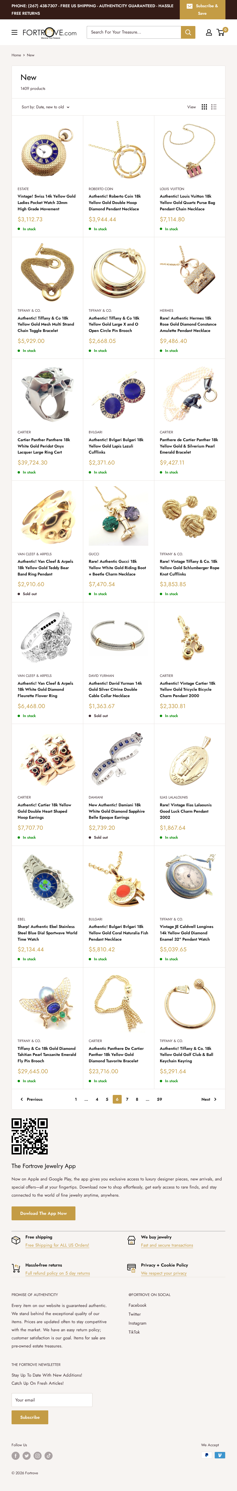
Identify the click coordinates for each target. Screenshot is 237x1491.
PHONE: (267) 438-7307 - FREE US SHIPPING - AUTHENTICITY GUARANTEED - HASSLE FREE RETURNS (92, 9)
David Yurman (101, 675)
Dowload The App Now (43, 1213)
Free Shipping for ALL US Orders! (57, 1245)
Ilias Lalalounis (174, 797)
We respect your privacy (164, 1273)
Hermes (166, 310)
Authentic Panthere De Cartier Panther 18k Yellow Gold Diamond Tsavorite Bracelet (116, 1055)
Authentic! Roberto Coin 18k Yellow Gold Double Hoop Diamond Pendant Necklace (115, 202)
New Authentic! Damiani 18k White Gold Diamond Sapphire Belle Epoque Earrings (117, 811)
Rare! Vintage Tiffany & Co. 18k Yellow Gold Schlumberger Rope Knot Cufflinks (189, 567)
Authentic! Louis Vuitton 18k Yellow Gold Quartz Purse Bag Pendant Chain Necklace (187, 202)
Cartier (24, 432)
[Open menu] (14, 32)
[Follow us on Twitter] (27, 1456)
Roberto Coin (101, 189)
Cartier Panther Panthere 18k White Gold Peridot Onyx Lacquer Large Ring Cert (44, 446)
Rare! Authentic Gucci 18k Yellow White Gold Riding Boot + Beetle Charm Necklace (117, 567)
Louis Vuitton (172, 189)
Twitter (135, 1314)
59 (159, 1099)
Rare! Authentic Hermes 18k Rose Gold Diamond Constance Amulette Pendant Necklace (188, 324)
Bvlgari (95, 432)
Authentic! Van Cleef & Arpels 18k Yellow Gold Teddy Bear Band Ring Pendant (45, 567)
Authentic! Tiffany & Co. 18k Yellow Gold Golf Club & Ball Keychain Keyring (186, 1055)
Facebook (138, 1305)
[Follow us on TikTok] (49, 1456)
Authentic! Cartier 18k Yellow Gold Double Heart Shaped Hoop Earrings (44, 811)
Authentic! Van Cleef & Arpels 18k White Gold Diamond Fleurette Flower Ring (45, 689)
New (30, 55)
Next (205, 1099)
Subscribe (30, 1417)
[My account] (209, 32)
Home (16, 55)
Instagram (138, 1323)
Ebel (21, 919)
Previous (34, 1099)
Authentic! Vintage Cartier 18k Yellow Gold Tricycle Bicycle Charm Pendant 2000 (187, 689)
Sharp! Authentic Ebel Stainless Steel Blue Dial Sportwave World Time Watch (47, 933)
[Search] (188, 32)
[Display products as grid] (204, 106)
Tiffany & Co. (29, 310)
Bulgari (95, 919)
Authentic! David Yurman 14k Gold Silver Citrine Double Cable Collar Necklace (115, 689)
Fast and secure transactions (167, 1245)
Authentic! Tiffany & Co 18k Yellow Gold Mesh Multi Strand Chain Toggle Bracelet (46, 324)
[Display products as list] (213, 106)
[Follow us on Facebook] (16, 1456)
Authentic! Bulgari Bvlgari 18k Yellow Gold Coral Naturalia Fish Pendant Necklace (118, 933)
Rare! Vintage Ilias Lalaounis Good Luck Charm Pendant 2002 (186, 811)
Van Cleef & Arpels (35, 554)
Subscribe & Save (207, 9)
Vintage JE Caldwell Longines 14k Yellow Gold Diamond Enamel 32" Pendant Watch (186, 933)
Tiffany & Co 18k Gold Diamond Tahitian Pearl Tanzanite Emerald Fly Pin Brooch (47, 1055)
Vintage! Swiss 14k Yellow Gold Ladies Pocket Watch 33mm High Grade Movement (46, 202)
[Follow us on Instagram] (38, 1456)
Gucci (94, 554)
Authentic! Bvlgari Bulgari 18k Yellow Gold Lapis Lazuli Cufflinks (116, 446)
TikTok (134, 1332)
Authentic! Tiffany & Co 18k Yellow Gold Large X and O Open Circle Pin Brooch (114, 324)
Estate (23, 189)
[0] (220, 32)
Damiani (96, 797)
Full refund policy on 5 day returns (57, 1273)
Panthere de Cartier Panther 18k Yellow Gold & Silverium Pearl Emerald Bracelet (189, 446)
